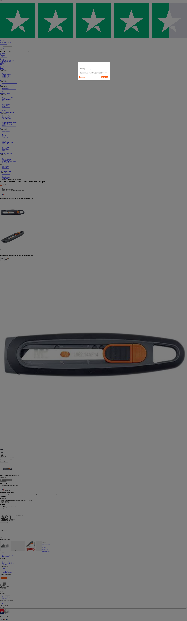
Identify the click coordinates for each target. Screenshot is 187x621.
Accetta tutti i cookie (105, 77)
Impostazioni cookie (83, 77)
